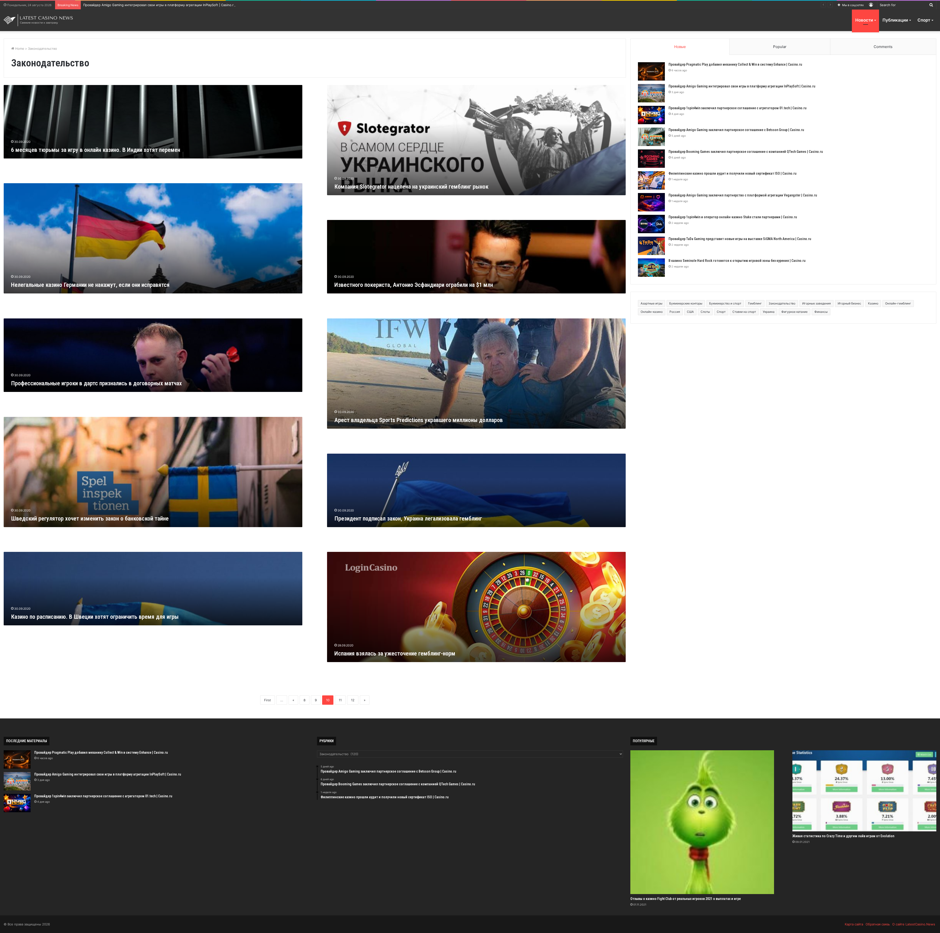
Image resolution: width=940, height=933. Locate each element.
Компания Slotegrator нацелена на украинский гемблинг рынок (411, 186)
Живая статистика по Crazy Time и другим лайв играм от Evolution (843, 836)
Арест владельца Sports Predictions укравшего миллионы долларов (418, 420)
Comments (883, 46)
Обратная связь (878, 924)
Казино (873, 303)
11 (340, 700)
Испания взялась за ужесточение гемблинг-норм (394, 653)
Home (19, 48)
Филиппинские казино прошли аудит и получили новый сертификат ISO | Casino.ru (732, 173)
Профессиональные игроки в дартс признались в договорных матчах (96, 383)
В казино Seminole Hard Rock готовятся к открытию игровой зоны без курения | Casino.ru (737, 261)
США (690, 312)
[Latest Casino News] (38, 20)
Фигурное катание (794, 312)
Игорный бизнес (849, 303)
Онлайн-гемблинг (898, 303)
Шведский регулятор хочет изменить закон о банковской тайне (90, 518)
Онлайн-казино (652, 312)
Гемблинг (755, 303)
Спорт (923, 20)
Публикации (895, 20)
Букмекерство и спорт (725, 303)
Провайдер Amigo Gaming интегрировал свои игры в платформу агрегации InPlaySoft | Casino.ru (742, 86)
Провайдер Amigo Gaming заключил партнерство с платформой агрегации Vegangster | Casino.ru (743, 195)
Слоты (705, 312)
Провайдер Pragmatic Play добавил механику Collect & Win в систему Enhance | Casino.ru (735, 64)
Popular (780, 46)
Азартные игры (651, 303)
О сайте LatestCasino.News (913, 924)
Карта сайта (854, 924)
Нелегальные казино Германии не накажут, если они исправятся (90, 284)
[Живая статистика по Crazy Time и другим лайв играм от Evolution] (864, 790)
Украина (769, 312)
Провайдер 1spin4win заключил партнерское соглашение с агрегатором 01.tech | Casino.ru (155, 5)
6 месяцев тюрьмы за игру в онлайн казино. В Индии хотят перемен (95, 149)
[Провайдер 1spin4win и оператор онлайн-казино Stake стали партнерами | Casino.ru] (651, 224)
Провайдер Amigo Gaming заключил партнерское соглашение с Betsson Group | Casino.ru (736, 130)
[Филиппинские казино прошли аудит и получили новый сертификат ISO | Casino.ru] (651, 180)
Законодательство (782, 303)
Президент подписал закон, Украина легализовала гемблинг (408, 518)
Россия (675, 312)
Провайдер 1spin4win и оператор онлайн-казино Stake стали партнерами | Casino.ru (733, 217)
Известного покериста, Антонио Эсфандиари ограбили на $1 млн (413, 284)
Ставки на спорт (744, 312)
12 (352, 700)
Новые (680, 46)
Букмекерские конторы (685, 303)
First (267, 700)
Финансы (821, 312)
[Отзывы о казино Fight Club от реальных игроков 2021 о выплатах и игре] (702, 822)
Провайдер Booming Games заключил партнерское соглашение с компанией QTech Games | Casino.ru (746, 152)
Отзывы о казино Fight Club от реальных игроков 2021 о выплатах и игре (685, 899)
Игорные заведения (816, 303)
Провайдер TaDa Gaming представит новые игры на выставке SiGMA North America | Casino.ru (740, 239)
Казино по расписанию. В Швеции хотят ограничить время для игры (95, 616)
